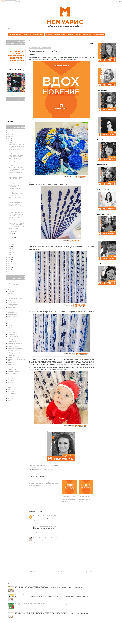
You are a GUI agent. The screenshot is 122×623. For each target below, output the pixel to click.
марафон (10, 321)
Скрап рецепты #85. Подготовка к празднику (15, 193)
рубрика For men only (13, 369)
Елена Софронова (38, 515)
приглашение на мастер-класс (15, 330)
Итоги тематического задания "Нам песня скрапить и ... (16, 224)
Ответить (35, 520)
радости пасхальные (13, 336)
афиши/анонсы (11, 291)
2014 (9, 263)
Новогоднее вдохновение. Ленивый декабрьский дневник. (15, 179)
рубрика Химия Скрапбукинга (15, 367)
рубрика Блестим (12, 340)
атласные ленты (62, 361)
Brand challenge (12, 393)
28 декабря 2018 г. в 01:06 (51, 538)
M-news (11, 209)
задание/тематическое (13, 312)
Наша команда (38, 34)
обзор (9, 329)
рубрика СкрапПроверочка (14, 362)
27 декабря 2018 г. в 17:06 (49, 515)
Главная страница (15, 34)
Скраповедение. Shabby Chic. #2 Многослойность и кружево (30, 586)
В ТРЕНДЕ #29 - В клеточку (16, 167)
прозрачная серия (12, 334)
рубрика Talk (11, 338)
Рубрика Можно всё (13, 350)
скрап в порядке (12, 373)
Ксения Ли (38, 121)
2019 (9, 138)
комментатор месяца (13, 320)
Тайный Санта (11, 389)
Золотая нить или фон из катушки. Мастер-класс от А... (16, 174)
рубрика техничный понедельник (16, 366)
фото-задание (11, 391)
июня (10, 244)
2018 (9, 140)
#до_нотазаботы (12, 283)
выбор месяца (11, 295)
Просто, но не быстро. (14, 217)
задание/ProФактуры (13, 314)
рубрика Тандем (12, 364)
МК (8, 323)
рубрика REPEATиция (13, 371)
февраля (11, 252)
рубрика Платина (12, 353)
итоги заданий (11, 318)
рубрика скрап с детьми (14, 357)
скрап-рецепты (11, 378)
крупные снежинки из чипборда (67, 364)
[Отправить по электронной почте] (51, 465)
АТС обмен (10, 289)
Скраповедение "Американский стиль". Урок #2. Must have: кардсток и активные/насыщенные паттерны (41, 612)
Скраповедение (99, 34)
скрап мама (10, 375)
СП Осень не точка (12, 386)
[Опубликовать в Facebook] (56, 465)
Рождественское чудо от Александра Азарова (15, 159)
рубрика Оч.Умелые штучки (14, 352)
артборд (10, 287)
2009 (9, 271)
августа (11, 240)
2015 (9, 261)
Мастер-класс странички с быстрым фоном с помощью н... (17, 199)
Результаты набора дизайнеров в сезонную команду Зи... (15, 230)
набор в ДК (10, 325)
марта (11, 250)
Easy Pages (10, 396)
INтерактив (10, 398)
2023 (9, 130)
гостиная (10, 296)
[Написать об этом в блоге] (52, 465)
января (11, 254)
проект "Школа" (11, 332)
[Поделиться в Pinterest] (57, 465)
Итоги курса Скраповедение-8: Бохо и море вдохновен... (16, 156)
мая (10, 246)
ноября (11, 233)
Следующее (32, 571)
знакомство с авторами (13, 316)
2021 (9, 134)
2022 (9, 132)
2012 (9, 267)
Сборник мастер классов (83, 34)
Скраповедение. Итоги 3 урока (16, 226)
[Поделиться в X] (54, 465)
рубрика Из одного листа (14, 346)
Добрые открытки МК (13, 302)
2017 (9, 257)
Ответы (36, 523)
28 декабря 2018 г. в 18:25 (54, 526)
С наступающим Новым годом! (16, 144)
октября (11, 236)
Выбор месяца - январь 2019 (16, 149)
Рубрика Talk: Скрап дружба (16, 202)
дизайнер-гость (11, 300)
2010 (9, 269)
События (49, 34)
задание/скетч (11, 309)
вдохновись (36, 467)
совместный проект (13, 384)
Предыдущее (89, 571)
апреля (11, 248)
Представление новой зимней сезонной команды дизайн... (17, 211)
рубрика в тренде (12, 341)
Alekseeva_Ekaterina (38, 538)
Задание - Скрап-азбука (15, 162)
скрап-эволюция (12, 380)
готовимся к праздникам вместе (16, 298)
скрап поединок (12, 377)
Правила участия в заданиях (63, 34)
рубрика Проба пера (13, 355)
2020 (9, 136)
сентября (11, 238)
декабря (11, 142)
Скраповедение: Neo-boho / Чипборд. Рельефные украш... (16, 206)
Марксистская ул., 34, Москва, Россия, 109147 (43, 469)
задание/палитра (12, 307)
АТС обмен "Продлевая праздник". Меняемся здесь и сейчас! (30, 603)
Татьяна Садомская (42, 526)
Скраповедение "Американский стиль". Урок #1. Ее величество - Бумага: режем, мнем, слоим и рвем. (40, 594)
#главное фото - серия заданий (16, 281)
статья (9, 387)
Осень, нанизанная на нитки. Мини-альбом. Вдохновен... (16, 215)
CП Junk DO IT (11, 395)
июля (10, 242)
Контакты (27, 34)
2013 (9, 265)
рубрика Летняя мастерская (15, 348)
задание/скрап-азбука (13, 310)
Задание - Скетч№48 (14, 195)
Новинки (10, 327)
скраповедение (11, 382)
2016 (9, 259)
